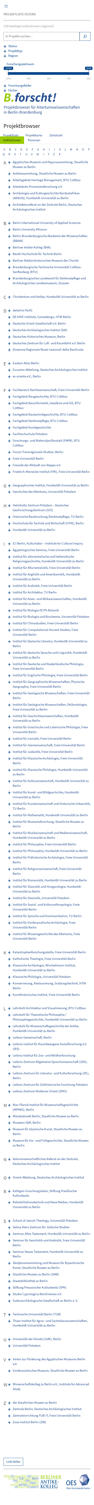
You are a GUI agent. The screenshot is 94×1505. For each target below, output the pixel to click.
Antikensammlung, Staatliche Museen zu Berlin (44, 173)
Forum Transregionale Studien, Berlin (38, 452)
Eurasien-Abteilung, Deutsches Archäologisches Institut (50, 370)
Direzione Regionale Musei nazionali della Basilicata (48, 350)
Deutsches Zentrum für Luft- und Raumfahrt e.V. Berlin (49, 343)
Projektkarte (34, 135)
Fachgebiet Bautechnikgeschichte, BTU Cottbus (45, 414)
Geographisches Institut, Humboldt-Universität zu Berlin (51, 485)
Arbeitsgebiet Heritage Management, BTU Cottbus (46, 180)
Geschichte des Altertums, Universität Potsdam (44, 492)
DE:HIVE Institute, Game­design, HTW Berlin (42, 317)
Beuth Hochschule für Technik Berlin (37, 254)
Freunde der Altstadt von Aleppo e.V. (37, 465)
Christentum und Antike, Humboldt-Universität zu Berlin (51, 297)
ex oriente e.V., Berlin (27, 376)
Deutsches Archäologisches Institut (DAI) (40, 330)
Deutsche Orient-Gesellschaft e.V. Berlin (39, 323)
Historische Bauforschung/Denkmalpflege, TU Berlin (48, 517)
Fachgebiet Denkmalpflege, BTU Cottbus (40, 421)
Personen (34, 140)
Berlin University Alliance (30, 229)
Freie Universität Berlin (28, 459)
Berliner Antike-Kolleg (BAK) (32, 247)
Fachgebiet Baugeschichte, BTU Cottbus (40, 396)
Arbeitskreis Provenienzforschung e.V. (38, 187)
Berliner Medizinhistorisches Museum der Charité (45, 260)
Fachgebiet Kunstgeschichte (32, 427)
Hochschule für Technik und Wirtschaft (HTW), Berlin (48, 523)
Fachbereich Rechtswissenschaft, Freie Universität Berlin (51, 390)
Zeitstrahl (56, 135)
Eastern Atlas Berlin (26, 363)
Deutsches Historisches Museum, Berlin (39, 337)
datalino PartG (22, 310)
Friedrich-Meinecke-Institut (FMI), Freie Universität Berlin (51, 472)
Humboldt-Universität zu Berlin (34, 530)
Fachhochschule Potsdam (30, 434)
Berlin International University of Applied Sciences (46, 223)
